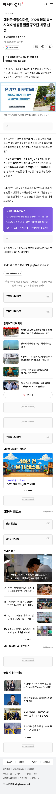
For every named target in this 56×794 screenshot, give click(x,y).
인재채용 (30, 768)
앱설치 (21, 761)
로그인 (9, 761)
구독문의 (18, 773)
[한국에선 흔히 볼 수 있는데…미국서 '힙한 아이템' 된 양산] (44, 636)
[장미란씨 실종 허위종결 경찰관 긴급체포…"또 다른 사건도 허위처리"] (11, 336)
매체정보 (33, 778)
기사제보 (27, 773)
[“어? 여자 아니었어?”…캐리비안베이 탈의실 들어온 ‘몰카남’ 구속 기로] (11, 363)
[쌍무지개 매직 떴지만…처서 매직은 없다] (11, 350)
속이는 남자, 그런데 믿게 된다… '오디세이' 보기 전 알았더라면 (38, 699)
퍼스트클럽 (7, 773)
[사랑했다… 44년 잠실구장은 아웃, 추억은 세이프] (12, 733)
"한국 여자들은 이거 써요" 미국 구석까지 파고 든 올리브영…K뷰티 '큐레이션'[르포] (28, 228)
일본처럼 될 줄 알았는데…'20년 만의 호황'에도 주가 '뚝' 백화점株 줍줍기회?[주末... (28, 222)
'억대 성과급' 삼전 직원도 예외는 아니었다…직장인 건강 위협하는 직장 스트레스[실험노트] (29, 578)
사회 (5, 14)
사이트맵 (46, 761)
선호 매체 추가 (13, 47)
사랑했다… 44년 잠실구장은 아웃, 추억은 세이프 (37, 728)
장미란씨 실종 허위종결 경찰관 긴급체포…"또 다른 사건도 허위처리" (28, 216)
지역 (11, 14)
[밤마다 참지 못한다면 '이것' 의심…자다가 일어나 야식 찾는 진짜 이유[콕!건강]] (44, 594)
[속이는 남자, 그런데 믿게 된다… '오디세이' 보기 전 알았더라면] (12, 705)
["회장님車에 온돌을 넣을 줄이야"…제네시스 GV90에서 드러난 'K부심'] (12, 719)
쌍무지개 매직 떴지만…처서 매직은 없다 (36, 345)
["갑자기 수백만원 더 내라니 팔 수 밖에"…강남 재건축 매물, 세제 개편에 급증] (44, 622)
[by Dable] (48, 647)
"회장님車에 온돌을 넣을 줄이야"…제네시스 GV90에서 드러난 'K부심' (37, 714)
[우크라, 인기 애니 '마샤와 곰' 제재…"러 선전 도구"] (11, 376)
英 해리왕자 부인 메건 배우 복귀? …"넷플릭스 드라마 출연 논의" (35, 385)
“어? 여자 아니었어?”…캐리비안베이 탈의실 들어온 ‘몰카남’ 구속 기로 (36, 358)
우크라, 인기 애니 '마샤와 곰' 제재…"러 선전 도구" (34, 372)
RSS (35, 773)
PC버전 (34, 761)
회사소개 (6, 768)
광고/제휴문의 (18, 768)
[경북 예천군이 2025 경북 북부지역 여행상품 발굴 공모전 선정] (28, 97)
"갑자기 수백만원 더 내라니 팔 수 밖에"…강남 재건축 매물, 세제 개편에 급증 (20, 618)
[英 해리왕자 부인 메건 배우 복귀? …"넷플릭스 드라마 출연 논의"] (11, 389)
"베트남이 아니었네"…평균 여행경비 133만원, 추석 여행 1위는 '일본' (20, 604)
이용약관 (23, 778)
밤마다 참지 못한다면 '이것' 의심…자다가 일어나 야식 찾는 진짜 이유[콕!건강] (20, 591)
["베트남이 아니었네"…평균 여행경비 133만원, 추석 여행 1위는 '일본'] (44, 608)
